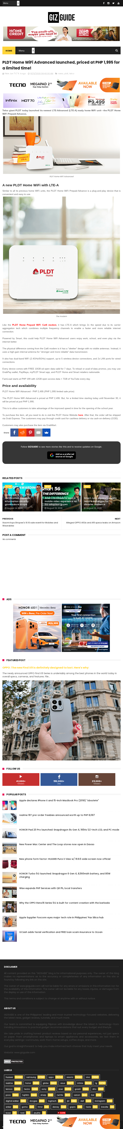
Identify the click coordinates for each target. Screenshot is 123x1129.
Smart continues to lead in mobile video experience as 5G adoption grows (61, 501)
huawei (9, 1077)
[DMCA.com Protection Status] (13, 1062)
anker (8, 1107)
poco (8, 1095)
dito (94, 1089)
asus (62, 1083)
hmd (40, 1107)
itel (92, 1095)
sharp (43, 1095)
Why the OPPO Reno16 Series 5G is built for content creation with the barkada (64, 902)
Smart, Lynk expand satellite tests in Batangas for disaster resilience (100, 501)
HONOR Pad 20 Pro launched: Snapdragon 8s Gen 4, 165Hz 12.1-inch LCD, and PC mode (69, 829)
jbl (68, 1101)
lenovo (9, 1089)
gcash (78, 1089)
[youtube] (118, 3)
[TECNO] (61, 1121)
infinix (80, 1083)
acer (61, 1089)
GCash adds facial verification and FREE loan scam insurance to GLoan (60, 932)
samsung (31, 1077)
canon (77, 1095)
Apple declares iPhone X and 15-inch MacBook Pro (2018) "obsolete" (59, 800)
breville (104, 1107)
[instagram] (108, 3)
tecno (27, 1089)
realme (9, 1083)
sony (44, 1089)
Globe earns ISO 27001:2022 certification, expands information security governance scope (21, 499)
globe (8, 486)
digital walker (12, 1101)
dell (82, 1101)
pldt (66, 73)
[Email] (38, 433)
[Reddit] (22, 433)
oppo (51, 1077)
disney (56, 1107)
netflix (60, 1095)
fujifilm (25, 1095)
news (60, 73)
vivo (88, 1077)
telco (71, 73)
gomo (25, 1107)
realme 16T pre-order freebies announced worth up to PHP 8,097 (57, 815)
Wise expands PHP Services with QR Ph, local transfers (50, 888)
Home (9, 50)
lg (96, 1083)
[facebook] (104, 3)
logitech (52, 1101)
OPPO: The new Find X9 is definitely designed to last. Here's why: (45, 667)
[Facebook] (14, 433)
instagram (100, 1101)
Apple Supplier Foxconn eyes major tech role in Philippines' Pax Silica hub (61, 917)
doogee (33, 1101)
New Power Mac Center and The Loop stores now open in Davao (56, 844)
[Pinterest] (30, 433)
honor (28, 1083)
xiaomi (70, 1077)
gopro (73, 1107)
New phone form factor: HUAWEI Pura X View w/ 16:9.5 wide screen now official (65, 859)
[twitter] (113, 3)
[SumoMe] (46, 433)
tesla (88, 1107)
